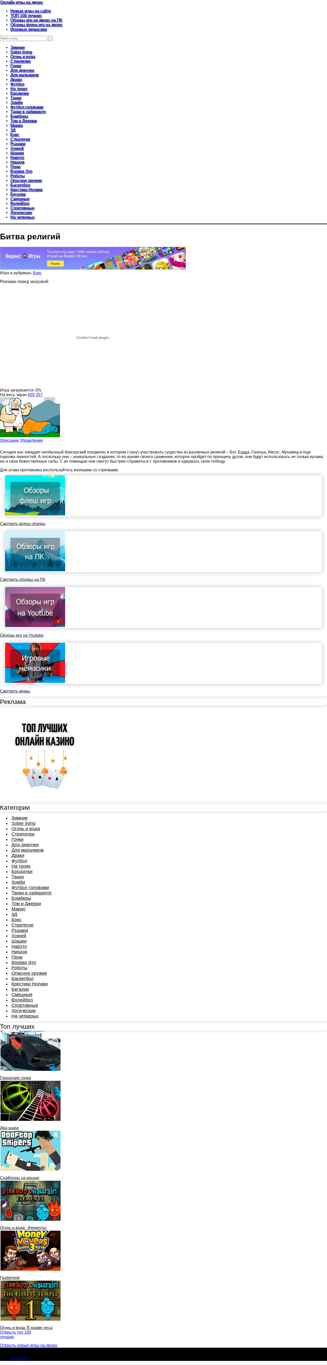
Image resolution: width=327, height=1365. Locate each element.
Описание (9, 440)
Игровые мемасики (28, 29)
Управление (31, 440)
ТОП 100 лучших (26, 15)
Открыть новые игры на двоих (28, 1345)
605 (31, 395)
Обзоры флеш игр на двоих (36, 24)
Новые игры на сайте (30, 11)
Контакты (19, 1358)
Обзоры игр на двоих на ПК (36, 20)
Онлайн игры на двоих (21, 2)
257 (39, 395)
